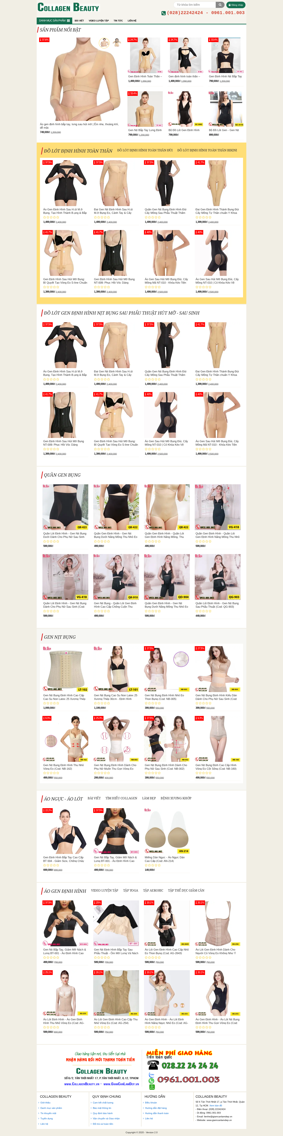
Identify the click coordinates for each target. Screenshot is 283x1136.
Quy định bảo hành (103, 1113)
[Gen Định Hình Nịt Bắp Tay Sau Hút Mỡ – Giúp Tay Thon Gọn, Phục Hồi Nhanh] (226, 55)
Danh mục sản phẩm (51, 1108)
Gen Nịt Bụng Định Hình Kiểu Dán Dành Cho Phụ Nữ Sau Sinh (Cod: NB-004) (216, 699)
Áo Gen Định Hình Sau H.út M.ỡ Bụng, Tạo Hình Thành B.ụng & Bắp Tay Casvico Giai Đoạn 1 (65, 213)
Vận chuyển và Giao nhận (106, 1118)
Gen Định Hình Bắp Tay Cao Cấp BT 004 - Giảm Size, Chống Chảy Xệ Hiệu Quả (63, 861)
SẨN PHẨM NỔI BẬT (60, 30)
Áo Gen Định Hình (65, 891)
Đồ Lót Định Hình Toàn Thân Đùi (144, 150)
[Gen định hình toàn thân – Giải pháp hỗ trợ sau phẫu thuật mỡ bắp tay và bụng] (185, 55)
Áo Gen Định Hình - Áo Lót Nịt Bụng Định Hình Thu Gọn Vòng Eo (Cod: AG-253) (217, 1023)
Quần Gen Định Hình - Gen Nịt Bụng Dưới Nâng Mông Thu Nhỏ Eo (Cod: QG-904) (166, 607)
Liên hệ (44, 1124)
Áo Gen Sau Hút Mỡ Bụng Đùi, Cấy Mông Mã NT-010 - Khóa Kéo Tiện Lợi (166, 283)
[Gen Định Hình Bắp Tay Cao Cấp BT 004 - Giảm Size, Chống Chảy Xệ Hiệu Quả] (65, 831)
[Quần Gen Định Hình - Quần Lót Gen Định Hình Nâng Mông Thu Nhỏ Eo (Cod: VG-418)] (218, 507)
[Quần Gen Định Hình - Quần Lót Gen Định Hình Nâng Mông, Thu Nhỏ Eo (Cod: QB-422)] (167, 507)
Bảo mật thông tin (102, 1108)
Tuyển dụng (46, 1118)
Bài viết (94, 798)
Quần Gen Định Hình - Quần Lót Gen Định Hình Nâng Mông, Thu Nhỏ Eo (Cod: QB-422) (164, 537)
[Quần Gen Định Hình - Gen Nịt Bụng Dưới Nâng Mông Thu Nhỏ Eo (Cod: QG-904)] (167, 577)
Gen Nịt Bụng (60, 637)
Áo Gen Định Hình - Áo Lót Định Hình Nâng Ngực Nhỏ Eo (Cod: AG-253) (166, 1023)
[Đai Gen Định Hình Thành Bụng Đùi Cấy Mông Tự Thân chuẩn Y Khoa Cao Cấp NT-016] (218, 183)
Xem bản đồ (215, 1105)
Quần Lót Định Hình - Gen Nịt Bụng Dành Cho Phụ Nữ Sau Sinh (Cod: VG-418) (64, 607)
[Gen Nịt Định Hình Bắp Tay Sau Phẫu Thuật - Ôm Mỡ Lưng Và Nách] (116, 923)
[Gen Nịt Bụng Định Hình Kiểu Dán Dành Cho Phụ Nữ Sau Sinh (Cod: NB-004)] (218, 669)
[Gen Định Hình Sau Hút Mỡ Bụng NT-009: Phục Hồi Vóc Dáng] (116, 253)
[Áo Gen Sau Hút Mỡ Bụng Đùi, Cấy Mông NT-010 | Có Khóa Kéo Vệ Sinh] (218, 253)
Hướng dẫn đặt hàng (156, 1108)
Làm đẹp (149, 798)
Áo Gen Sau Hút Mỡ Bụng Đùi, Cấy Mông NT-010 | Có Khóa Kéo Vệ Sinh (217, 283)
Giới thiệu (45, 1102)
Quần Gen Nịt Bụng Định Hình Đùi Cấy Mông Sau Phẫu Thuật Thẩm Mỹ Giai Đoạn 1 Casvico (165, 213)
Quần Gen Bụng (62, 475)
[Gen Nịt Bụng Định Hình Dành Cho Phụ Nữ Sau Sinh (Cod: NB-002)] (167, 739)
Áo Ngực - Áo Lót (63, 799)
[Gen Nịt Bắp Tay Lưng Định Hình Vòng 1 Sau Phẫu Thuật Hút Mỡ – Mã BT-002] (145, 109)
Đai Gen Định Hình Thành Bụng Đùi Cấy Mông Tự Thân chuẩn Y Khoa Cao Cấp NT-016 (217, 213)
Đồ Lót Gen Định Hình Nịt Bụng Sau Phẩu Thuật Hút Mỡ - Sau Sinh (122, 313)
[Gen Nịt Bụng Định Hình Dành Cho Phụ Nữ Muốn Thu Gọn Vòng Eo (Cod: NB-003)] (116, 739)
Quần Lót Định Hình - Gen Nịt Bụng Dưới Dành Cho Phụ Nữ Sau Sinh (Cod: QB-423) (64, 537)
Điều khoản (151, 1102)
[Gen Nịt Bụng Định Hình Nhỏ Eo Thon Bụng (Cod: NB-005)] (167, 669)
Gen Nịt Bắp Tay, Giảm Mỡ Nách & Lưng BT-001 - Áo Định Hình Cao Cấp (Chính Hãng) (115, 861)
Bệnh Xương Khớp (176, 798)
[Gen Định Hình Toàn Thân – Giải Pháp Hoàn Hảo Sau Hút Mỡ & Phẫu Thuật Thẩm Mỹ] (145, 55)
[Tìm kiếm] (220, 5)
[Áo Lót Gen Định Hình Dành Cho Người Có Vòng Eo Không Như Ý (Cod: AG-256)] (218, 923)
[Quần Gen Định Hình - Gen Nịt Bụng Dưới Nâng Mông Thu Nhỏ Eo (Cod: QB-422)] (116, 507)
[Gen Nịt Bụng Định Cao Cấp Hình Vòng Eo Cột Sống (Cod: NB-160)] (218, 739)
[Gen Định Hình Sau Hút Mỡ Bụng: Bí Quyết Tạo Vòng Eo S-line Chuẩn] (65, 253)
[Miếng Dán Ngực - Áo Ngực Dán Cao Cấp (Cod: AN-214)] (167, 831)
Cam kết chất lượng (103, 1102)
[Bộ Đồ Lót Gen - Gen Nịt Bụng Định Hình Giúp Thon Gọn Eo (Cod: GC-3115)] (226, 109)
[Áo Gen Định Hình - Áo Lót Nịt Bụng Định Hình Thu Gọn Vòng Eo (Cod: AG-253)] (218, 993)
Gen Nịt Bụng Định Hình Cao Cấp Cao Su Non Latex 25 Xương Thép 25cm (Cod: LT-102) (64, 699)
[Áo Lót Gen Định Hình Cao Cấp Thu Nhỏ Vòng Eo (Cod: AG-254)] (116, 993)
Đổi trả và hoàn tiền (103, 1124)
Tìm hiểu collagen (121, 798)
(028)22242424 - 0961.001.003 (206, 13)
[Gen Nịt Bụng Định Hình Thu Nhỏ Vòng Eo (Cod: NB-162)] (65, 739)
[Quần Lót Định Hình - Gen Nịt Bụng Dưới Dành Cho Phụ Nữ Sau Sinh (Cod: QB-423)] (65, 507)
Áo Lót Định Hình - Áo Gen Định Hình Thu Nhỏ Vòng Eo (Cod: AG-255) (63, 1023)
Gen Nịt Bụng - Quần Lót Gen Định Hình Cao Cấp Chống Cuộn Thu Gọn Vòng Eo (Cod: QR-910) (115, 607)
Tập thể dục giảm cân (186, 890)
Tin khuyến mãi (48, 1113)
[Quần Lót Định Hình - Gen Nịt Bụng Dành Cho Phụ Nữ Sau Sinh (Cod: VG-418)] (65, 577)
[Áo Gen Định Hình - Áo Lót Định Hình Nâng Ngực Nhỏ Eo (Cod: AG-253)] (167, 993)
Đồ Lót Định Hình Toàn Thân (78, 151)
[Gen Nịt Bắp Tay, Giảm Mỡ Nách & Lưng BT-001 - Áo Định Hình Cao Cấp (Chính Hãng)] (116, 831)
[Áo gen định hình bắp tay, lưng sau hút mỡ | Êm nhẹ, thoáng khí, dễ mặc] (81, 79)
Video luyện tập (104, 890)
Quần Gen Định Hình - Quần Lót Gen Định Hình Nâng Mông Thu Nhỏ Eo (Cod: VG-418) (217, 537)
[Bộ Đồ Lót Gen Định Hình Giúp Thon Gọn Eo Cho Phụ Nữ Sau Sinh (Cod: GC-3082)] (185, 109)
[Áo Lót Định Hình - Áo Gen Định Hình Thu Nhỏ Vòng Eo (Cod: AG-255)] (65, 993)
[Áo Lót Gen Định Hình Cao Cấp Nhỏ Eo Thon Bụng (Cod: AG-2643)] (167, 923)
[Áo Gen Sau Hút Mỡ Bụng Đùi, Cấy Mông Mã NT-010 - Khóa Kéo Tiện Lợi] (167, 253)
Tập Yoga (130, 890)
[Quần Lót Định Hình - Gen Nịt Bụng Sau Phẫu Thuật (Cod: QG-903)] (218, 577)
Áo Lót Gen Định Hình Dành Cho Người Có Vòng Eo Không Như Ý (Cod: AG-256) (216, 953)
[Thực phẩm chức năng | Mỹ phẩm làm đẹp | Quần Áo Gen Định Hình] (68, 6)
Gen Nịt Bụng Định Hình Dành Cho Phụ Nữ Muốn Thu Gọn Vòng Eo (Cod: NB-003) (115, 769)
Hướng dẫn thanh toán (157, 1113)
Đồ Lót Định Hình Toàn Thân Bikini (207, 150)
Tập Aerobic (153, 890)
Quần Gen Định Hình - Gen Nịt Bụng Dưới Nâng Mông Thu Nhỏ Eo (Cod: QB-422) (115, 537)
